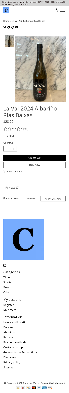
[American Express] (44, 388)
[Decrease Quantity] (6, 149)
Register (8, 305)
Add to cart (34, 157)
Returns (8, 337)
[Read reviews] (14, 129)
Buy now (34, 165)
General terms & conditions (20, 352)
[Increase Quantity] (13, 149)
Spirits (7, 282)
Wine (6, 277)
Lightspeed (59, 382)
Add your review (53, 198)
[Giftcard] (23, 388)
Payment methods (14, 342)
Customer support (15, 347)
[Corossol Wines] (6, 10)
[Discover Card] (50, 388)
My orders (9, 310)
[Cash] (18, 388)
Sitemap (8, 367)
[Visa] (39, 388)
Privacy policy (11, 362)
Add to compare (14, 171)
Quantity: (8, 142)
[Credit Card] (28, 388)
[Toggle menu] (62, 10)
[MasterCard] (34, 388)
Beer (6, 287)
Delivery (8, 327)
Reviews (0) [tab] (12, 187)
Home (6, 20)
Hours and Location (15, 322)
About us (9, 332)
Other (7, 292)
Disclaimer (9, 357)
